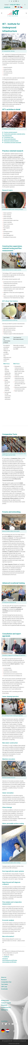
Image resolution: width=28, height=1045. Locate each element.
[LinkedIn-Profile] (16, 1025)
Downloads (4, 989)
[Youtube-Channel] (12, 1025)
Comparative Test (6, 982)
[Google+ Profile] (19, 1025)
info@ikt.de (7, 7)
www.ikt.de (5, 958)
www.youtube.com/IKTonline (9, 962)
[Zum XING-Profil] (9, 1025)
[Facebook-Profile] (2, 1025)
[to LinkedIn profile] (19, 1)
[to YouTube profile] (16, 1)
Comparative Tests (8, 137)
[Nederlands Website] (7, 1032)
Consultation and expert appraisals (12, 142)
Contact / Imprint (6, 1003)
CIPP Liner (4, 986)
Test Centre (4, 984)
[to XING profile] (14, 1)
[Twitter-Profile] (6, 1025)
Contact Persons (6, 1007)
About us (3, 977)
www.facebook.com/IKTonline (9, 960)
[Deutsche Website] (3, 1032)
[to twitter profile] (12, 1)
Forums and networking (10, 139)
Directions (4, 1005)
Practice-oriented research (10, 132)
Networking (4, 1010)
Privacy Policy (5, 1000)
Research (4, 979)
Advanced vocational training (11, 140)
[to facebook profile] (9, 1)
